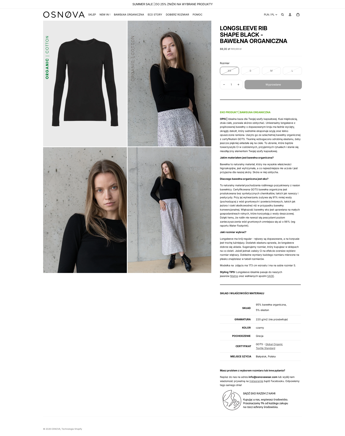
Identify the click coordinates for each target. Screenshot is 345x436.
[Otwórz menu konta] (290, 15)
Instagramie (256, 381)
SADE (270, 275)
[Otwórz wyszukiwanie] (282, 15)
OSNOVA (55, 429)
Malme (234, 275)
